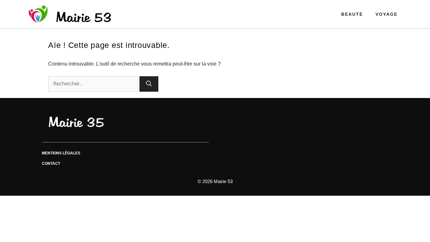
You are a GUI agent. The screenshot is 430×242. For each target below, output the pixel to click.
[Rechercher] (148, 84)
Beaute (352, 14)
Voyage (387, 14)
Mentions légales (61, 153)
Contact (51, 163)
